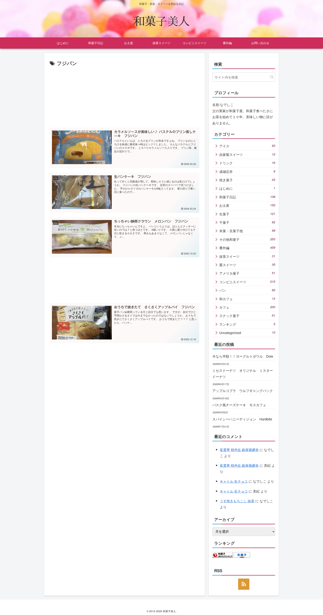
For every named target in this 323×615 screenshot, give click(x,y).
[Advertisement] (124, 95)
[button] (272, 77)
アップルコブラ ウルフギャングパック (242, 390)
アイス (247, 145)
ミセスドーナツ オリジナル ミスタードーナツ (242, 373)
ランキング (247, 324)
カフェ (247, 307)
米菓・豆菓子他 (247, 230)
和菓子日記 (247, 196)
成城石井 (247, 171)
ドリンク (247, 162)
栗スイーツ (247, 264)
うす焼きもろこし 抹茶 (237, 500)
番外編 (247, 247)
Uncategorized (247, 332)
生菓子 (247, 213)
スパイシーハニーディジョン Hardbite (242, 418)
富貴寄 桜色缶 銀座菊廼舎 (239, 449)
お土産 (247, 205)
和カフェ (247, 298)
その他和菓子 (247, 239)
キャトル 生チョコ (234, 481)
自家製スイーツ (247, 154)
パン (247, 290)
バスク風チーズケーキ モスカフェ (239, 404)
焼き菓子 (247, 179)
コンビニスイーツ (247, 281)
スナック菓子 (247, 315)
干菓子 (247, 222)
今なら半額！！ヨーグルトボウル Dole (242, 356)
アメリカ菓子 (247, 273)
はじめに (247, 188)
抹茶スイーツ (247, 256)
